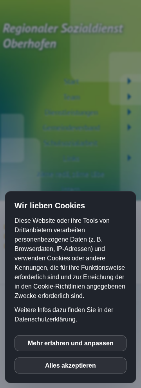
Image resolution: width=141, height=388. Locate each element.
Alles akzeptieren (70, 365)
